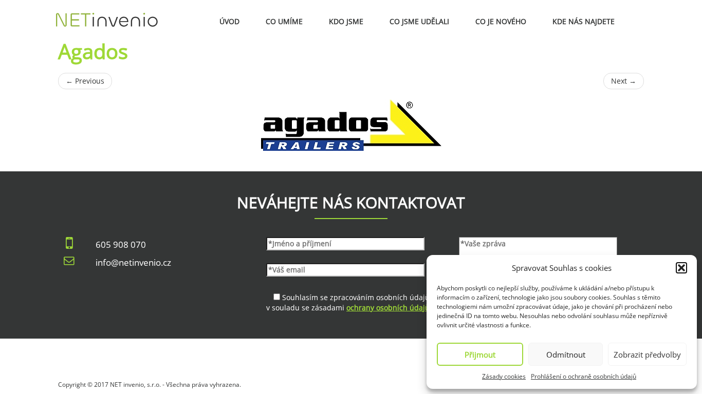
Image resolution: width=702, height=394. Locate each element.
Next (623, 81)
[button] (681, 268)
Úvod (229, 21)
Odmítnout (565, 354)
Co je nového (500, 21)
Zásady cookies (504, 376)
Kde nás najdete (583, 21)
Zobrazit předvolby (647, 354)
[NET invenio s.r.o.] (107, 13)
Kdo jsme (346, 21)
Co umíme (284, 21)
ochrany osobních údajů (388, 307)
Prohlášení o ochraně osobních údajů (583, 376)
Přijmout (480, 354)
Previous (85, 81)
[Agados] (351, 125)
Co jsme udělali (419, 21)
